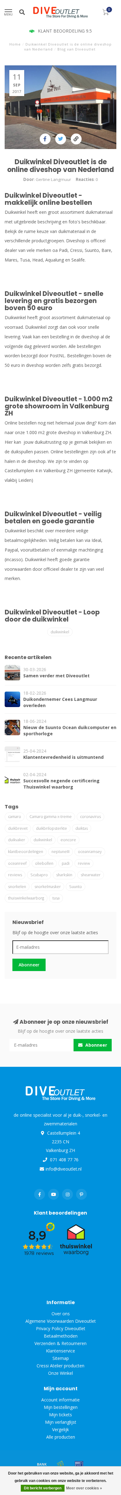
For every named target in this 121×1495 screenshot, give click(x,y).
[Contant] (60, 1464)
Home (15, 44)
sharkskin (64, 874)
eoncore (68, 839)
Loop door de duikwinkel (52, 616)
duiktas (81, 828)
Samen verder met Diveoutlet (56, 676)
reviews (15, 874)
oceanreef (17, 863)
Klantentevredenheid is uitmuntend (63, 757)
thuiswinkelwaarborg (26, 898)
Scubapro (39, 874)
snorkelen (17, 886)
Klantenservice (60, 1351)
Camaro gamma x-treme (50, 816)
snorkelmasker (47, 886)
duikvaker (16, 839)
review (84, 863)
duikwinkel (60, 632)
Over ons (61, 1314)
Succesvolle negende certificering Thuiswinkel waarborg (61, 784)
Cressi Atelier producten (60, 1366)
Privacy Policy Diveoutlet (60, 1328)
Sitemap (60, 1358)
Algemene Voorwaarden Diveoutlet (60, 1321)
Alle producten (60, 1437)
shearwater (91, 874)
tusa (56, 898)
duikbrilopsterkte (51, 828)
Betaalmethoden (61, 1336)
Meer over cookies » (84, 1488)
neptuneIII (60, 851)
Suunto (75, 886)
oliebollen (44, 863)
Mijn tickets (60, 1415)
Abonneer (29, 965)
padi (65, 863)
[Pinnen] (79, 1464)
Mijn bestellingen (61, 1407)
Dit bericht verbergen (42, 1488)
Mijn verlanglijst (60, 1422)
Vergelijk (60, 1429)
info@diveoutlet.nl (64, 1169)
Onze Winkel (60, 1373)
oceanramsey (90, 851)
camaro (14, 816)
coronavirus (90, 816)
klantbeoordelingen (25, 851)
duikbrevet (18, 828)
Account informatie (60, 1400)
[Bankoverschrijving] (42, 1464)
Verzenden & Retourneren (60, 1343)
